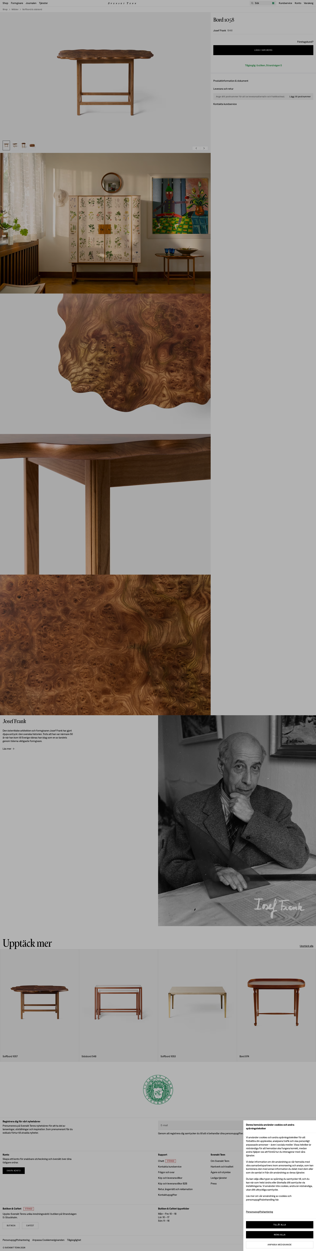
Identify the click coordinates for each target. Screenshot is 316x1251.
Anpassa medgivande (280, 1244)
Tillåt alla (279, 1224)
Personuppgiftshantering (259, 1211)
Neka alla (279, 1234)
